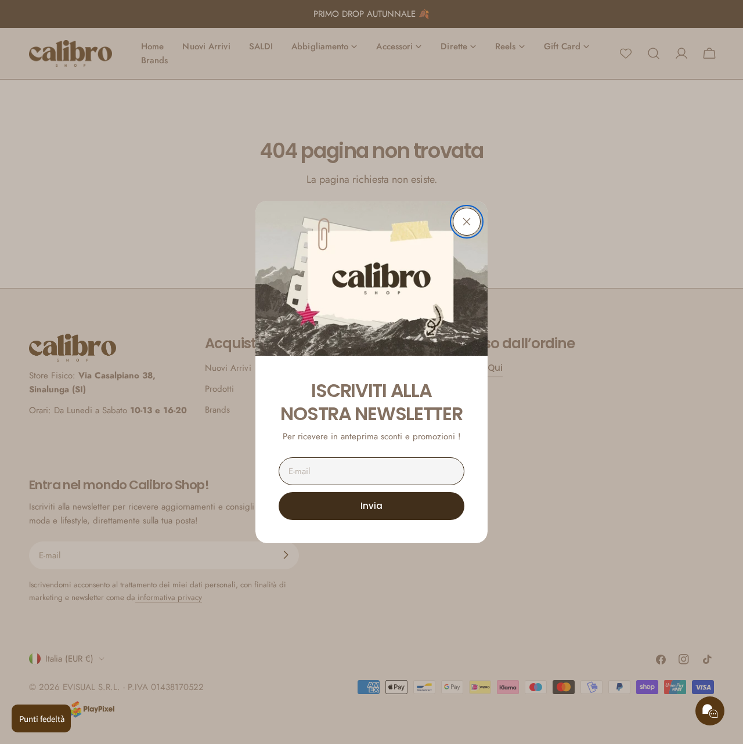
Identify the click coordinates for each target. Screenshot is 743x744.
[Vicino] (467, 222)
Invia (371, 506)
